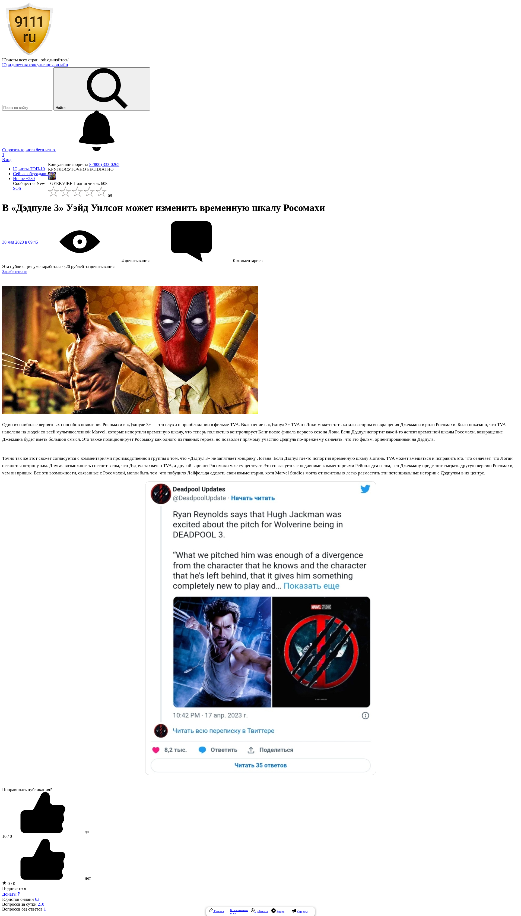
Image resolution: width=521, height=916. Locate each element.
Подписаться (14, 888)
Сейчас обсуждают (30, 173)
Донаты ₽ (11, 894)
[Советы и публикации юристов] (29, 55)
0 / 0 (11, 883)
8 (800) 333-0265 (104, 164)
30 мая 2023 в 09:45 (20, 242)
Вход (6, 159)
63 (37, 899)
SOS (17, 188)
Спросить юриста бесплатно (29, 149)
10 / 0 (7, 836)
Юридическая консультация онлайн (35, 64)
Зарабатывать (14, 271)
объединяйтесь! (55, 60)
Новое (24, 178)
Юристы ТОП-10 (29, 168)
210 (41, 904)
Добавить (261, 911)
